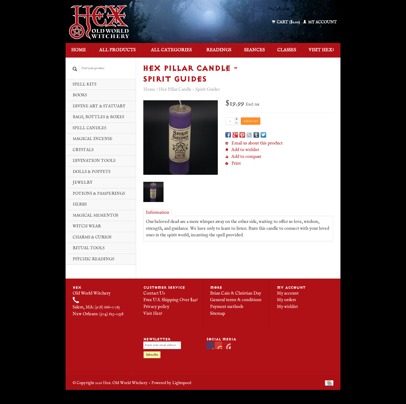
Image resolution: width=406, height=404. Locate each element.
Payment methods (226, 307)
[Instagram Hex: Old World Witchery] (227, 345)
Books (80, 95)
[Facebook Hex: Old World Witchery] (210, 345)
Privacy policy (156, 307)
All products (117, 50)
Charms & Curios (92, 237)
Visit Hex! (321, 50)
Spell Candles (89, 128)
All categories (171, 50)
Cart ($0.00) (288, 22)
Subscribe (152, 355)
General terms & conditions (236, 300)
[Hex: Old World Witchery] (133, 22)
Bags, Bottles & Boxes (98, 117)
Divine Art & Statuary (99, 106)
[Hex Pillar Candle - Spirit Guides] (180, 137)
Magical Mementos (95, 215)
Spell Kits (84, 84)
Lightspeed (181, 382)
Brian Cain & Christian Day (235, 293)
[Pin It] (242, 135)
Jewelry (83, 182)
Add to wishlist (244, 150)
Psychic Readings (93, 259)
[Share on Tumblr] (256, 135)
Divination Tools (94, 160)
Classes (286, 50)
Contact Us (154, 293)
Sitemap (217, 313)
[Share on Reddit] (249, 135)
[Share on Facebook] (228, 135)
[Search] (75, 69)
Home (78, 50)
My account (322, 22)
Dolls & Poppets (91, 171)
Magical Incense (93, 138)
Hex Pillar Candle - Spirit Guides (189, 89)
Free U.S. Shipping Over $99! (170, 300)
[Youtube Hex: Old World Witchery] (218, 345)
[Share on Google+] (235, 135)
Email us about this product (256, 143)
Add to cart (250, 121)
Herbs (80, 204)
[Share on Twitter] (263, 135)
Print (235, 163)
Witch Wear (87, 226)
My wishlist (287, 307)
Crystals (83, 150)
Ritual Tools (89, 248)
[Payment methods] (329, 383)
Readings (218, 50)
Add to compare (246, 156)
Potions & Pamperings (99, 193)
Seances (254, 50)
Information (157, 212)
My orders (286, 300)
